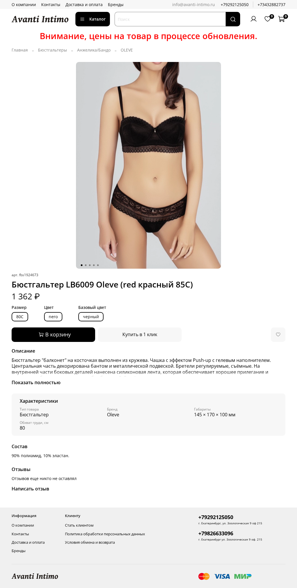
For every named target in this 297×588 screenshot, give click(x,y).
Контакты (50, 4)
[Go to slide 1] (82, 265)
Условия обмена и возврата (90, 542)
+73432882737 (271, 4)
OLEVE (127, 50)
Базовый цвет (92, 307)
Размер (19, 307)
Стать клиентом (79, 525)
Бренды (116, 4)
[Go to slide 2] (86, 265)
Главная (20, 50)
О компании (24, 4)
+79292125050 (235, 4)
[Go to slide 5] (98, 265)
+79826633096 (215, 533)
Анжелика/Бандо (94, 50)
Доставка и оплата (84, 4)
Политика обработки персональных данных (105, 534)
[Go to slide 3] (90, 265)
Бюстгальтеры (52, 50)
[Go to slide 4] (94, 265)
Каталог (97, 19)
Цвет (49, 307)
